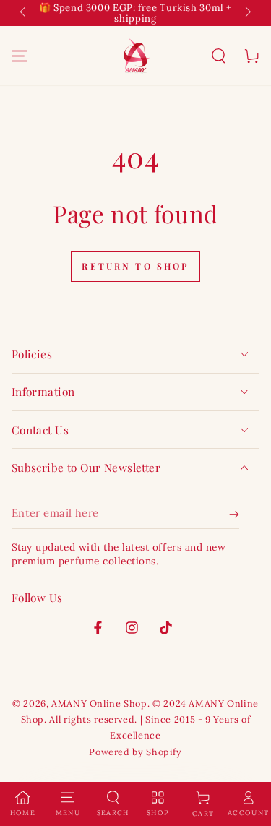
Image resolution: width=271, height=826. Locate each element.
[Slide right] (247, 13)
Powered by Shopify (135, 751)
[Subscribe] (234, 513)
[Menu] (18, 56)
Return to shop (135, 266)
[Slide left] (25, 13)
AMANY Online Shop (99, 703)
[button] (218, 56)
